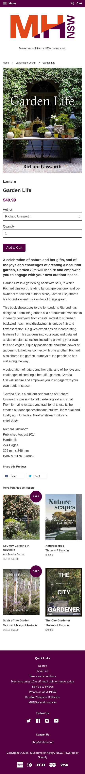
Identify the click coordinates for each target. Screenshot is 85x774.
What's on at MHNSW (42, 692)
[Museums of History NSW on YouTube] (56, 721)
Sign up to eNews (43, 686)
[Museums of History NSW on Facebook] (38, 721)
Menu (12, 3)
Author (7, 209)
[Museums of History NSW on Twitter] (28, 721)
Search (42, 665)
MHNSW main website (43, 702)
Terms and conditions (42, 676)
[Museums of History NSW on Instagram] (47, 721)
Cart (79, 3)
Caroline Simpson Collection (42, 697)
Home (6, 62)
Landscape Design (26, 62)
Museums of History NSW (46, 752)
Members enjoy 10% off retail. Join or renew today (42, 681)
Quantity (9, 226)
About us (42, 671)
